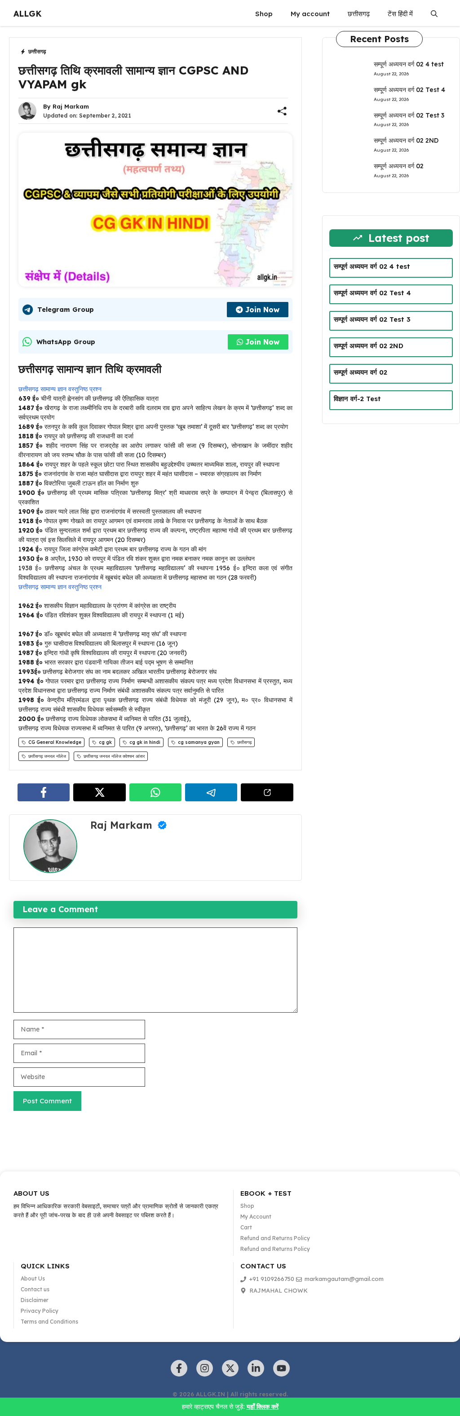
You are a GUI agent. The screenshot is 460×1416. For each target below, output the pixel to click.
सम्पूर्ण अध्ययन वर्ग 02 (399, 166)
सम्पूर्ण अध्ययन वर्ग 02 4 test (409, 64)
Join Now (262, 309)
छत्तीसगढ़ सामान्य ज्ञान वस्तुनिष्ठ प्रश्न (60, 389)
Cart (246, 1227)
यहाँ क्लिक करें (263, 1407)
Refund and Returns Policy (275, 1238)
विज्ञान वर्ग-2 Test (357, 398)
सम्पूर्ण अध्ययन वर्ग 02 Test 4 (409, 90)
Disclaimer (35, 1300)
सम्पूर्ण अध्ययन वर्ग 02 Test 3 (409, 115)
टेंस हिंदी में (400, 13)
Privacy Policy (39, 1310)
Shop (264, 13)
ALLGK (27, 14)
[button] (434, 14)
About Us (33, 1278)
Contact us (35, 1289)
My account (310, 13)
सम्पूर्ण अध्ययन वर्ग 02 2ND (406, 140)
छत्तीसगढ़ (359, 13)
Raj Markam (71, 106)
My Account (255, 1216)
